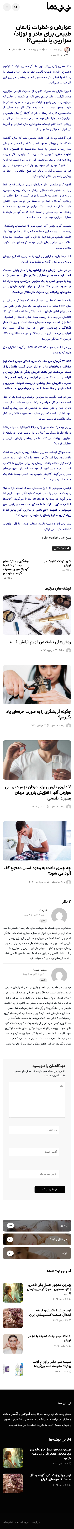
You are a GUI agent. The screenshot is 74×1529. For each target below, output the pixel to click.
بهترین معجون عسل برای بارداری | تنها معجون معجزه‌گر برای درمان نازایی (49, 1289)
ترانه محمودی (58, 726)
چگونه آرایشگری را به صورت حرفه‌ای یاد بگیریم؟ (38, 714)
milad (62, 651)
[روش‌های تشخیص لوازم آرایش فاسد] (37, 615)
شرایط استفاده (35, 1425)
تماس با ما (8, 1522)
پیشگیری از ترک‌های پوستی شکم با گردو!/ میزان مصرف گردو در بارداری (16, 569)
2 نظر (15, 49)
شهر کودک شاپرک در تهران (57, 565)
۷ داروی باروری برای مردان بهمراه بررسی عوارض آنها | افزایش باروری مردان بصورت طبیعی (38, 793)
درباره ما (36, 1522)
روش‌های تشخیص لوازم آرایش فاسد (40, 642)
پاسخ (43, 920)
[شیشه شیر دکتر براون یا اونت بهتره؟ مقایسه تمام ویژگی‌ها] (13, 1369)
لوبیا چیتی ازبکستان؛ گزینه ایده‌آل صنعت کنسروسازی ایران (50, 1313)
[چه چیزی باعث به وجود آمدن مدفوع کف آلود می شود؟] (37, 840)
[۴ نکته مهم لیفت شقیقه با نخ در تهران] (13, 1344)
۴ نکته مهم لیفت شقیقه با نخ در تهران (49, 1338)
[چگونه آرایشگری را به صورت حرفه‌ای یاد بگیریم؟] (37, 684)
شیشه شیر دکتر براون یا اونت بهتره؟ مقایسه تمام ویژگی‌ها (52, 1364)
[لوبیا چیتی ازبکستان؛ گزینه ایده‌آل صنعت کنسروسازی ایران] (13, 1318)
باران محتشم (56, 49)
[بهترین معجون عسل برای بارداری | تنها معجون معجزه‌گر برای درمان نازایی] (13, 1293)
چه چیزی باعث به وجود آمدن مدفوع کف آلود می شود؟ (37, 871)
